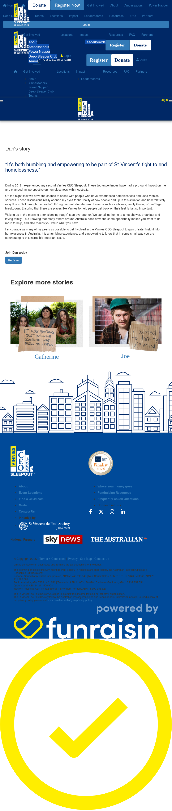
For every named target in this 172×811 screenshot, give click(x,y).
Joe (125, 355)
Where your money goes (115, 486)
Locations (66, 34)
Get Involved (31, 34)
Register (117, 45)
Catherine (47, 356)
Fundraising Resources (114, 492)
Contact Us (27, 511)
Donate (140, 45)
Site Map (86, 559)
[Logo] (22, 14)
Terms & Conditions (52, 559)
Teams (33, 61)
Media (23, 505)
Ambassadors (39, 46)
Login (67, 56)
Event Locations (30, 492)
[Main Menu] (1, 101)
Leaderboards (95, 42)
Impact (84, 34)
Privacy (73, 559)
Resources (116, 34)
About (33, 42)
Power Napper (39, 51)
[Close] (170, 101)
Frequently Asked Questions (118, 499)
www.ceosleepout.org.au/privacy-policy (70, 600)
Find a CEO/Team (31, 499)
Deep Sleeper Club (43, 56)
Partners (147, 34)
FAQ (132, 34)
